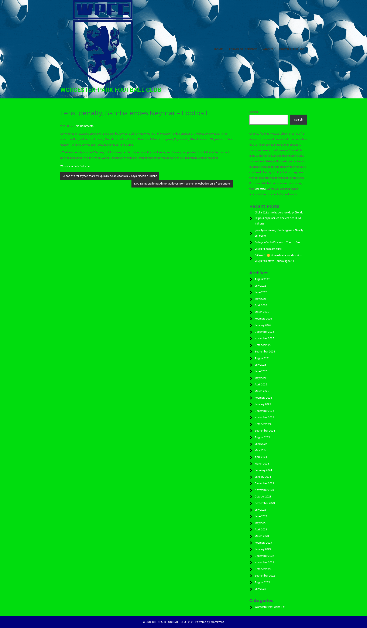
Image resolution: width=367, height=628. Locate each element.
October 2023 (263, 496)
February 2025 (263, 397)
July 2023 (260, 509)
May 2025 (260, 377)
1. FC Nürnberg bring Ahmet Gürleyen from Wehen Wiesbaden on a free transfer (182, 183)
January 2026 (263, 325)
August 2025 (262, 358)
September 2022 (265, 575)
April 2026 (261, 305)
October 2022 (263, 569)
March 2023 (262, 536)
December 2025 (264, 331)
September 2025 (265, 351)
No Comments (84, 126)
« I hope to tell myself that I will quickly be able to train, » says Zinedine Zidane (109, 176)
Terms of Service (243, 49)
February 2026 (263, 318)
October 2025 (263, 345)
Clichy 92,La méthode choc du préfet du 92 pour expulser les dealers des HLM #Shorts (279, 218)
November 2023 (264, 490)
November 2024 (264, 417)
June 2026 (261, 292)
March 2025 (262, 391)
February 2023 (263, 542)
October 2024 (263, 424)
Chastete (260, 188)
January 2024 (263, 476)
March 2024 (262, 463)
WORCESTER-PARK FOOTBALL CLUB (110, 89)
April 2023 (261, 529)
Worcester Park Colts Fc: (75, 166)
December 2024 (264, 410)
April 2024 (261, 457)
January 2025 (263, 404)
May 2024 (260, 450)
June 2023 (261, 516)
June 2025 (261, 371)
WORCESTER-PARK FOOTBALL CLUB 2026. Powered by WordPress (183, 622)
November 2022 (264, 562)
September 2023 (265, 503)
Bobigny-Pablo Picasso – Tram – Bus (277, 242)
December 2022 (264, 555)
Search (253, 111)
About (268, 49)
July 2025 (260, 364)
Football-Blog (292, 49)
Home (218, 49)
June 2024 (261, 443)
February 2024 (263, 470)
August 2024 (262, 437)
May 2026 (260, 298)
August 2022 (262, 582)
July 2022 (260, 588)
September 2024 (265, 430)
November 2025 (264, 338)
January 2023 (263, 549)
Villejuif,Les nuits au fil (268, 248)
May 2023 (260, 522)
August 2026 (262, 279)
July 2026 (260, 285)
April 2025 (261, 384)
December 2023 (264, 483)
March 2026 (262, 312)
